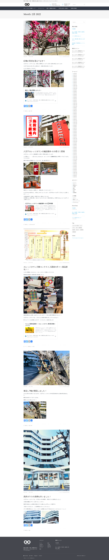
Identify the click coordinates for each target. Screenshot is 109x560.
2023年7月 (75, 128)
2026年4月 (75, 79)
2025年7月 (75, 92)
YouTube (40, 555)
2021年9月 (75, 160)
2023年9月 (75, 125)
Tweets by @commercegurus (77, 237)
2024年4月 (75, 115)
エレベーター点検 (76, 225)
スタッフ (74, 183)
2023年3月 (75, 134)
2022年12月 (75, 138)
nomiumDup (80, 55)
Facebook (26, 555)
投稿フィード (75, 199)
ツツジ (81, 225)
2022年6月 (75, 147)
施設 (29, 111)
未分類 (74, 189)
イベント (26, 346)
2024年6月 (75, 112)
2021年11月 (75, 157)
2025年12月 (75, 85)
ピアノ (74, 227)
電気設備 (74, 231)
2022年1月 (75, 154)
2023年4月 (75, 132)
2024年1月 (75, 119)
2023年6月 (75, 129)
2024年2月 (75, 117)
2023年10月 (75, 123)
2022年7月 (75, 145)
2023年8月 (75, 126)
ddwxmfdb (79, 52)
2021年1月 (75, 171)
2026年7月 (75, 75)
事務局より (26, 111)
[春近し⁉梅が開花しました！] (47, 367)
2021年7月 (75, 163)
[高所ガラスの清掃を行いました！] (47, 460)
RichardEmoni (80, 67)
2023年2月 (75, 135)
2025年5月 (75, 95)
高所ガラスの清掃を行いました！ (37, 496)
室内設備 (80, 227)
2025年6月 (75, 94)
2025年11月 (75, 87)
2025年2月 (75, 100)
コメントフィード (76, 200)
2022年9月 (75, 143)
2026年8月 (75, 73)
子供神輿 (74, 28)
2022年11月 (75, 140)
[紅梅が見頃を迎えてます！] (47, 37)
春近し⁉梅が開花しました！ (35, 391)
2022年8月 (75, 144)
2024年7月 (75, 110)
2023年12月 (75, 120)
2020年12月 (75, 172)
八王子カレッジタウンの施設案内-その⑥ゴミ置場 (44, 151)
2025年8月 (75, 91)
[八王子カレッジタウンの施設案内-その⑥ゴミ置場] (47, 130)
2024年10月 (75, 106)
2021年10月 (75, 159)
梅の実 (74, 229)
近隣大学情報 (74, 8)
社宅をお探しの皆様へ (63, 8)
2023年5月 (75, 131)
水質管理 (81, 229)
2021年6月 (75, 165)
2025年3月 (75, 98)
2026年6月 (75, 76)
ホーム (40, 543)
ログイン (74, 197)
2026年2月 (75, 82)
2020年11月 (75, 173)
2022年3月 (75, 151)
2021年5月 (75, 166)
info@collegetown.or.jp (56, 5)
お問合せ (41, 544)
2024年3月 (75, 116)
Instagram (35, 555)
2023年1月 (75, 137)
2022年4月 (75, 150)
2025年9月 (75, 89)
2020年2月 (75, 175)
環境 (31, 111)
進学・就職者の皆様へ (51, 8)
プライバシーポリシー (81, 555)
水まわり (77, 229)
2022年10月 (75, 141)
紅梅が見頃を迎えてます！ (34, 61)
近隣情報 (74, 192)
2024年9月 (75, 107)
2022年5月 (75, 148)
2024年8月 (75, 109)
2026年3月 (75, 81)
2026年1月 (75, 84)
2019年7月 (75, 176)
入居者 (30, 224)
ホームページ (41, 8)
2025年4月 (75, 97)
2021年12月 (75, 156)
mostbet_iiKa (80, 63)
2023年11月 (75, 122)
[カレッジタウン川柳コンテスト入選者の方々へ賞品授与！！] (47, 244)
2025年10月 (75, 88)
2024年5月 (75, 113)
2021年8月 (75, 162)
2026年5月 (75, 78)
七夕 (76, 227)
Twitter (31, 555)
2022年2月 (75, 153)
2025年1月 (75, 101)
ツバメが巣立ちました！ (76, 36)
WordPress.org (75, 202)
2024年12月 (75, 103)
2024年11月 (75, 104)
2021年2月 (75, 169)
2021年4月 (75, 168)
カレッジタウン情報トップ (29, 8)
